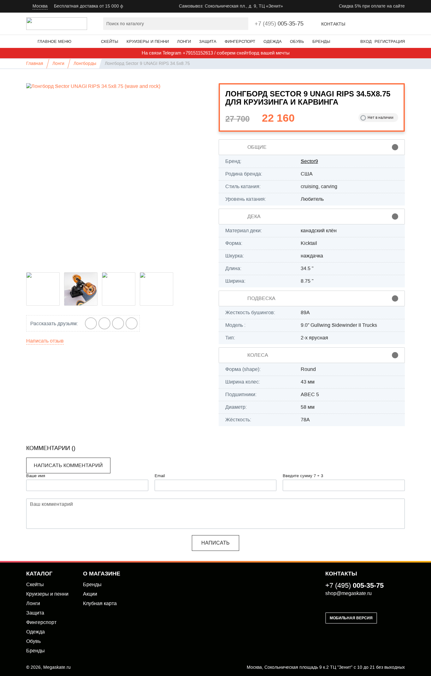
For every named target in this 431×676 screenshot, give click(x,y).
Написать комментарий (68, 465)
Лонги (184, 41)
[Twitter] (118, 323)
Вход (366, 41)
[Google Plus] (104, 323)
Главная (34, 63)
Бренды (321, 41)
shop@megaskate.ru (348, 593)
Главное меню (54, 41)
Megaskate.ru (57, 667)
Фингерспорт (240, 41)
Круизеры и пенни (148, 41)
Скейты (109, 41)
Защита (207, 41)
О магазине (101, 573)
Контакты (333, 24)
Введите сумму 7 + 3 (303, 475)
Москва (40, 6)
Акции (90, 594)
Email (160, 475)
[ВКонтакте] (91, 323)
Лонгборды (85, 63)
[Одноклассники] (132, 323)
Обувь (297, 41)
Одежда (272, 41)
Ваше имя (35, 475)
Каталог (39, 573)
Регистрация (390, 41)
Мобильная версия (351, 618)
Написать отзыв (45, 341)
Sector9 (309, 161)
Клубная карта (100, 603)
